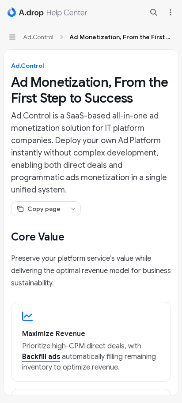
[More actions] (170, 12)
